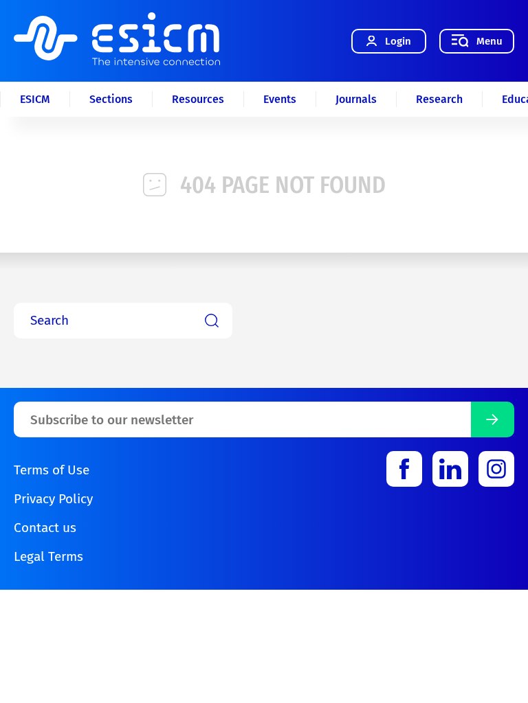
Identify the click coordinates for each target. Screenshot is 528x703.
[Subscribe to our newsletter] (492, 419)
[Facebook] (404, 469)
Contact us (45, 527)
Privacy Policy (53, 499)
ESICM (35, 99)
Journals (356, 99)
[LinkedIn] (450, 469)
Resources (198, 99)
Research (439, 99)
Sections (111, 99)
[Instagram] (496, 469)
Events (279, 99)
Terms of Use (51, 470)
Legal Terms (48, 556)
